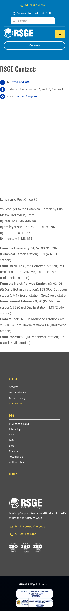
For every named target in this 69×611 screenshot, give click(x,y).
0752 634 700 (21, 82)
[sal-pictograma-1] (34, 600)
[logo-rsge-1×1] (25, 499)
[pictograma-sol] (34, 591)
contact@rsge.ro (26, 96)
